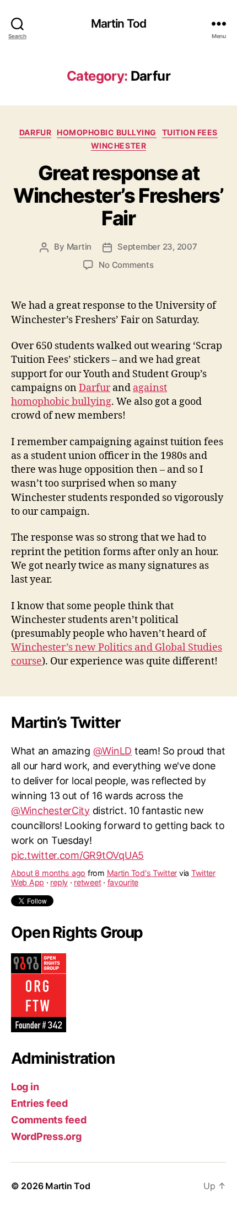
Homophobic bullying (107, 132)
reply (59, 865)
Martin (79, 246)
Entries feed (39, 1103)
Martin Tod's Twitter (142, 855)
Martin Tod (118, 23)
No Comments (126, 265)
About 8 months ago (48, 855)
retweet (87, 865)
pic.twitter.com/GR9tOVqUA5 (77, 837)
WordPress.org (46, 1136)
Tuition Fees (190, 132)
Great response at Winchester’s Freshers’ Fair (118, 195)
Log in (25, 1086)
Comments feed (49, 1120)
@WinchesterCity (50, 793)
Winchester (118, 145)
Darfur (35, 132)
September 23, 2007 (157, 246)
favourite (123, 865)
